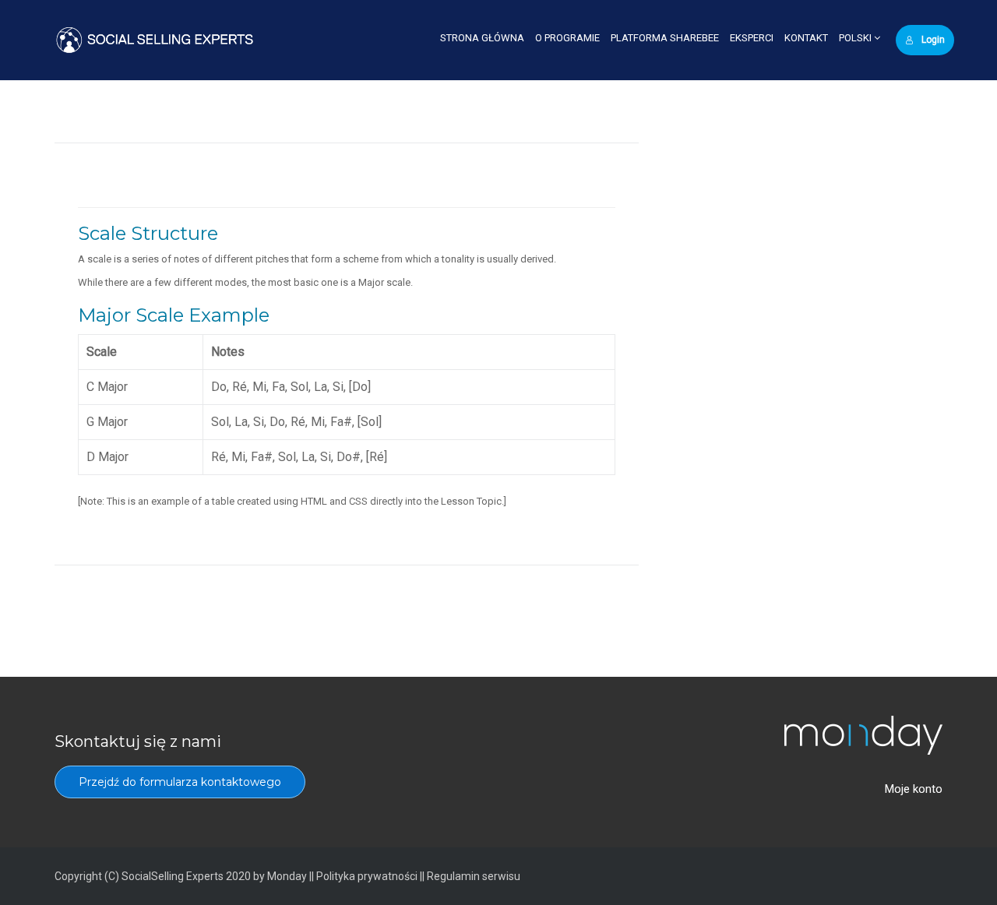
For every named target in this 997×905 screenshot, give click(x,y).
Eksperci (751, 38)
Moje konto (913, 789)
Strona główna (482, 38)
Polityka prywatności (366, 876)
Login (933, 39)
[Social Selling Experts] (155, 39)
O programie (567, 38)
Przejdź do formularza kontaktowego (180, 782)
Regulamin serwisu (473, 876)
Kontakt (806, 38)
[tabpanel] (346, 358)
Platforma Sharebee (665, 38)
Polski (856, 38)
